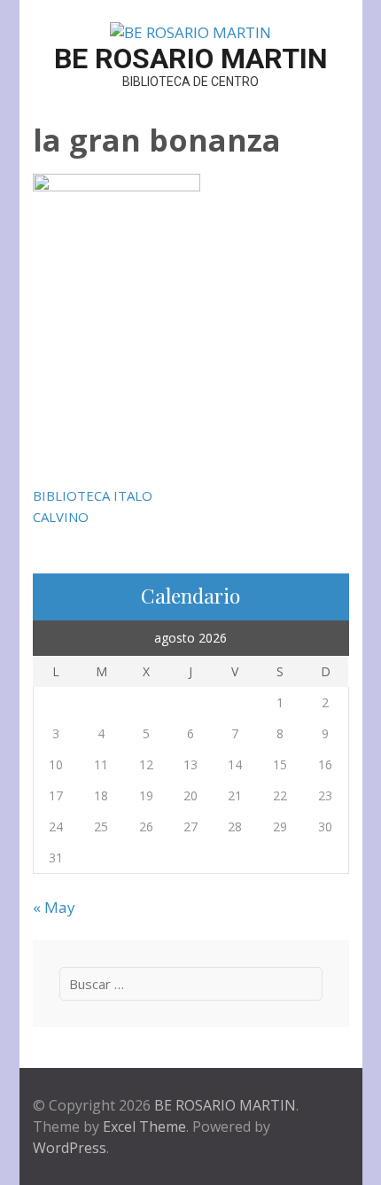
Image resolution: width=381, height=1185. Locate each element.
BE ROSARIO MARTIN (191, 58)
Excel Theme (144, 1126)
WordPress (69, 1148)
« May (54, 907)
